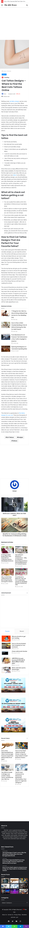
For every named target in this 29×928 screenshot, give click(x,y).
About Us (4, 914)
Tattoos (14, 441)
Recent (22, 631)
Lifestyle (9, 71)
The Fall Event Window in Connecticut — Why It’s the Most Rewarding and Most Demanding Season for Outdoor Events (21, 559)
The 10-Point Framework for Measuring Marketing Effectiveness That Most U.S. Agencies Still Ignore (21, 777)
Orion (5, 93)
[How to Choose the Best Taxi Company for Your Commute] (6, 646)
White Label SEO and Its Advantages (19, 668)
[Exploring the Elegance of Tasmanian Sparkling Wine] (5, 349)
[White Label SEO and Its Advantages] (6, 670)
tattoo (14, 175)
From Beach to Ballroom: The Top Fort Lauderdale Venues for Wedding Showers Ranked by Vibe (21, 580)
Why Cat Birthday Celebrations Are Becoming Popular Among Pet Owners (7, 579)
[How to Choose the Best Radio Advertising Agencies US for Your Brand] (23, 886)
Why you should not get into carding (19, 637)
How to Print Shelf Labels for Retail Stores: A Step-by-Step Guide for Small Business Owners (21, 754)
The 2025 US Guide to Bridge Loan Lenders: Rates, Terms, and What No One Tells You (7, 776)
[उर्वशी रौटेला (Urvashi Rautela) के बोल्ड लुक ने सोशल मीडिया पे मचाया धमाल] (6, 661)
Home (4, 71)
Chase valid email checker (19, 651)
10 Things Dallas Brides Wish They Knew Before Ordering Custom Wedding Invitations (7, 558)
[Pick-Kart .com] (10, 5)
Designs (20, 437)
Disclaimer (24, 914)
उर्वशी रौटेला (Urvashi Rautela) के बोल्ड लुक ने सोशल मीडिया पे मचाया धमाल (18, 661)
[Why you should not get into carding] (6, 639)
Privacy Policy (17, 914)
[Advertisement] (14, 24)
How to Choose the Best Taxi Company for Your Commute (19, 645)
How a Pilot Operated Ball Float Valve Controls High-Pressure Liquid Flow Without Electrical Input (7, 755)
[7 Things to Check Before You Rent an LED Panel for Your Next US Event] (14, 891)
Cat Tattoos (10, 437)
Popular (7, 631)
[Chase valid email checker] (6, 653)
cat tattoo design (14, 101)
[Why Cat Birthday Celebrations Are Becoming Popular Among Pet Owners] (7, 571)
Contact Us (10, 914)
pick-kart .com (14, 917)
